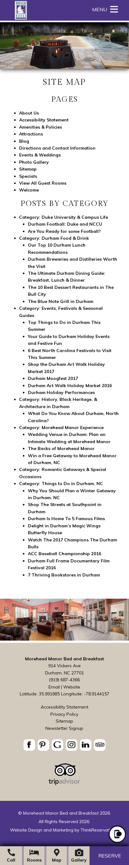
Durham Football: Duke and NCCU (65, 224)
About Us (29, 113)
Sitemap (28, 169)
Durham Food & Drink (65, 238)
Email (54, 687)
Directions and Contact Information (57, 148)
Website (71, 687)
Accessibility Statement (44, 120)
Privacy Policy (64, 714)
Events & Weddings (40, 155)
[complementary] (64, 621)
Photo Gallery (34, 162)
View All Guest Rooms (42, 183)
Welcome (29, 190)
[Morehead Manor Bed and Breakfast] (21, 19)
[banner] (64, 746)
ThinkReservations (99, 830)
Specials (28, 176)
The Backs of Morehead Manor (61, 448)
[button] (99, 9)
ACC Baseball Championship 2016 (64, 553)
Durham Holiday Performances (61, 392)
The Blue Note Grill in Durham (60, 301)
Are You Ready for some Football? (64, 231)
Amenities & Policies (40, 127)
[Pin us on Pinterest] (43, 745)
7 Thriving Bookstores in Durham (64, 575)
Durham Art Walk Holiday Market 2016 (70, 385)
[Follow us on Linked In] (85, 745)
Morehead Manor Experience (73, 427)
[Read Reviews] (100, 745)
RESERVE (109, 856)
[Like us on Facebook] (29, 745)
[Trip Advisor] (64, 783)
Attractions (31, 134)
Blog (24, 141)
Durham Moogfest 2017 (53, 378)
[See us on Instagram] (71, 745)
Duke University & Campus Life (75, 217)
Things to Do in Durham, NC (72, 483)
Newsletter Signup (64, 728)
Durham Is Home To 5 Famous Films (66, 518)
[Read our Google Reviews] (57, 745)
